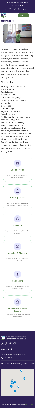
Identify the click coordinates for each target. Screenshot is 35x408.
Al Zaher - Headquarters (12, 363)
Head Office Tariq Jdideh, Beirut (18, 2)
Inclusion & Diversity (17, 253)
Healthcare (17, 281)
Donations (23, 15)
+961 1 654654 (18, 5)
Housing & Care (17, 197)
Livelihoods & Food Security (17, 309)
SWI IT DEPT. (29, 404)
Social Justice (17, 169)
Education (17, 225)
